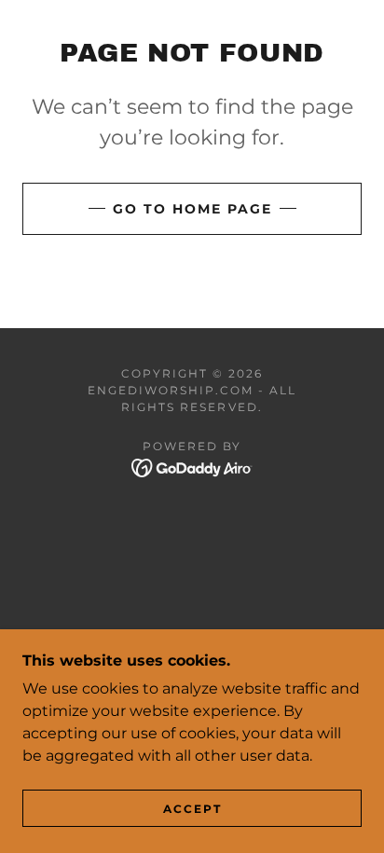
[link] (192, 467)
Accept (192, 809)
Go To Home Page (192, 208)
